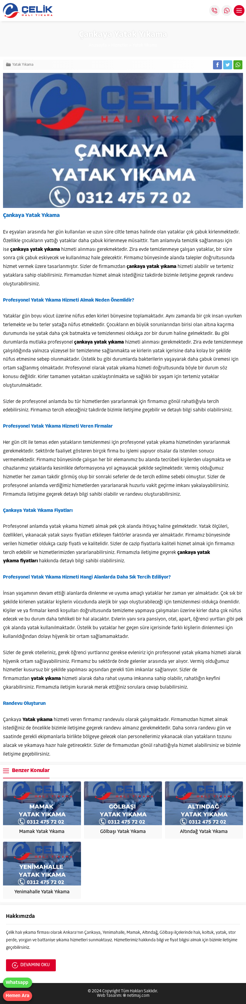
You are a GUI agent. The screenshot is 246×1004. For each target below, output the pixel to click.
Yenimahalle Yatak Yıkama (42, 892)
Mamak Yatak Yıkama (41, 831)
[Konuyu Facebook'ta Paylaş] (217, 64)
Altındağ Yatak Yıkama (204, 831)
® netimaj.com (136, 995)
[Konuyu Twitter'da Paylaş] (227, 64)
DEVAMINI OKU (35, 965)
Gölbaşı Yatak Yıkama (123, 831)
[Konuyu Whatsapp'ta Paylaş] (237, 64)
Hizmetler (119, 45)
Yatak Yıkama (145, 45)
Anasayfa (98, 45)
